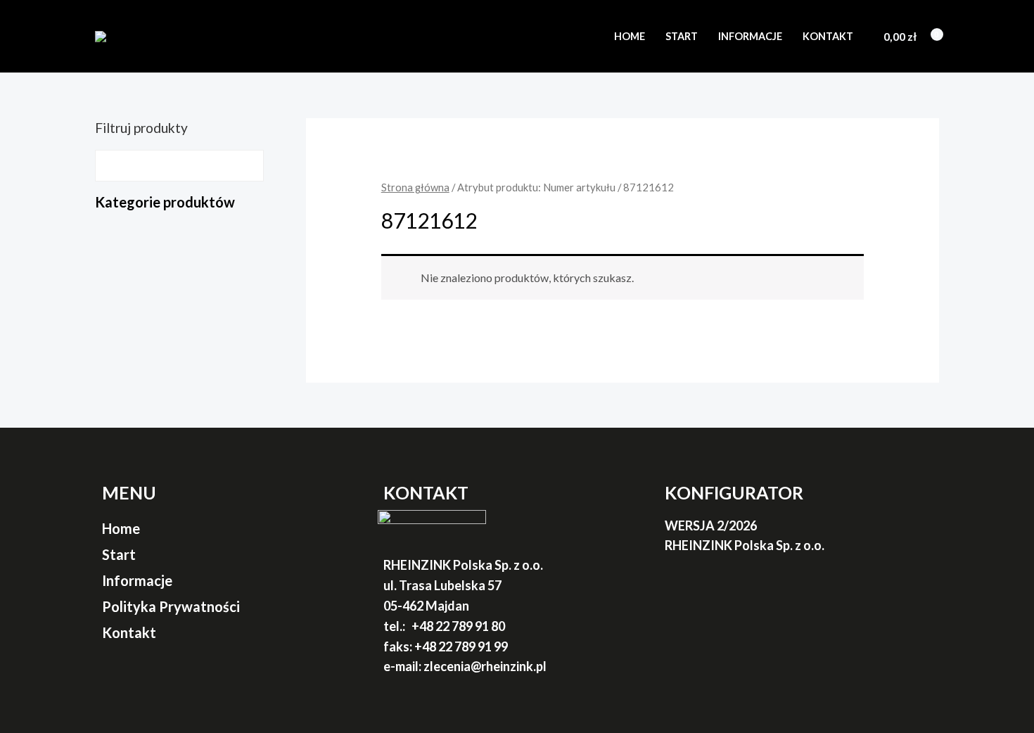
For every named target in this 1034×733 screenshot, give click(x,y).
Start (681, 36)
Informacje (750, 36)
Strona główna (415, 187)
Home (629, 36)
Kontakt (828, 36)
